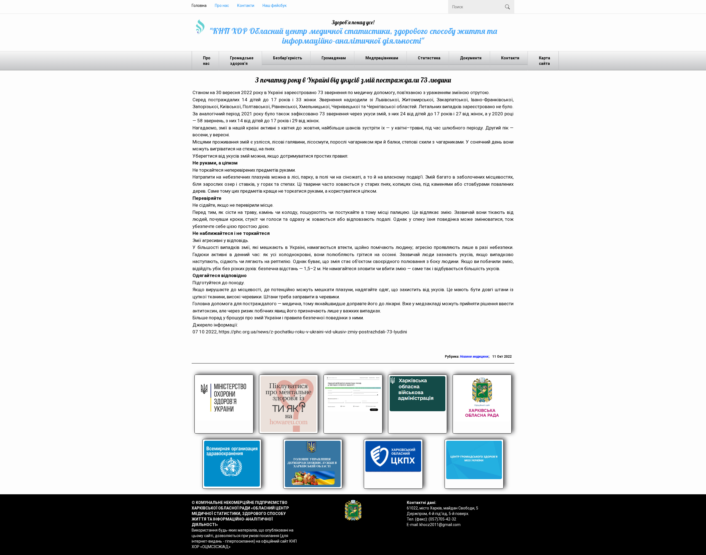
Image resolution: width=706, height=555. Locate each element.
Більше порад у (209, 317)
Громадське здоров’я (241, 61)
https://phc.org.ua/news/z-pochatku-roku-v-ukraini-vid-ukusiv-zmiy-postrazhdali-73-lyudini (313, 331)
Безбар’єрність (287, 58)
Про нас (222, 5)
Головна (199, 5)
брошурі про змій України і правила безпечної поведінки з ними (294, 317)
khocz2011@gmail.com (440, 524)
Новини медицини (474, 357)
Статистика (429, 58)
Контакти (245, 5)
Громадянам (334, 58)
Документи (471, 58)
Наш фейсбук (275, 5)
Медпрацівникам (381, 58)
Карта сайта (544, 61)
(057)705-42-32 (442, 519)
